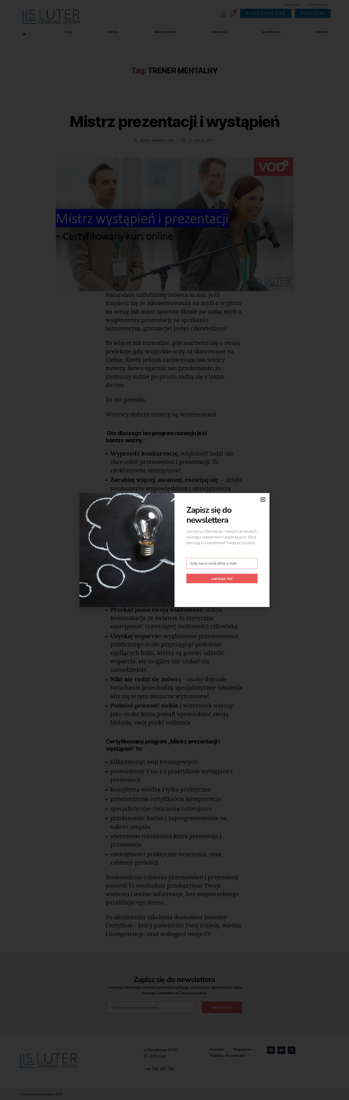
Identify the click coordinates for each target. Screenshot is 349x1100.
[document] (174, 550)
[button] (263, 499)
